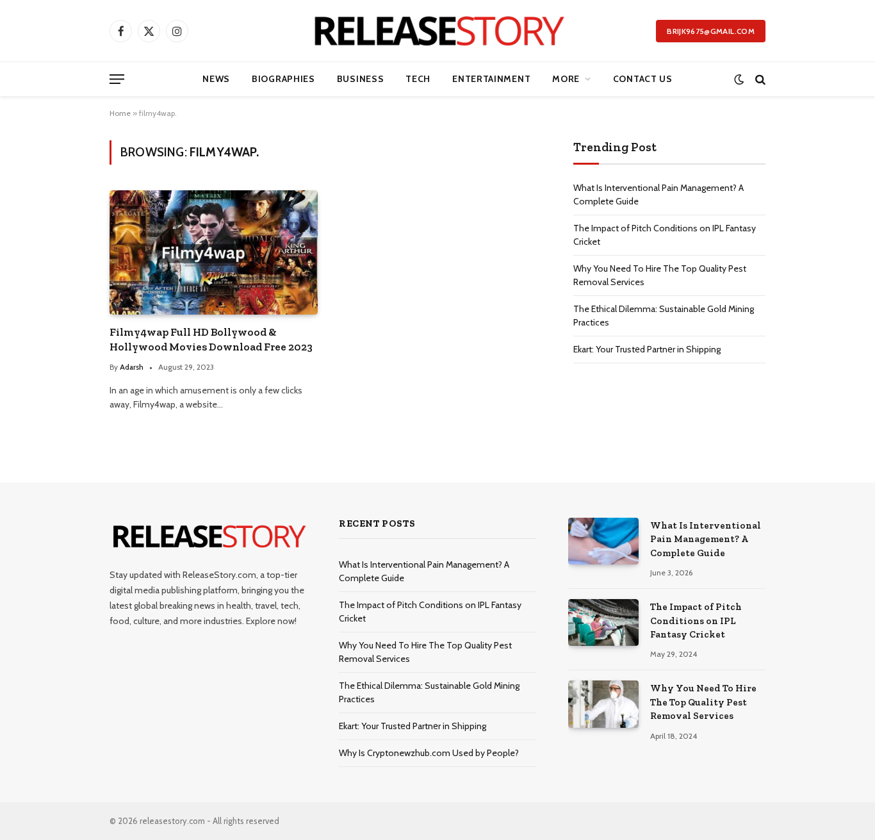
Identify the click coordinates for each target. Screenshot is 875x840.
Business (360, 79)
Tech (417, 79)
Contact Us (643, 79)
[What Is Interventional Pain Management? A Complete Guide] (603, 541)
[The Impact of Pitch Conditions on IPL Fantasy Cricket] (603, 622)
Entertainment (491, 79)
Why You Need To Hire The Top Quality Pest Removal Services (703, 701)
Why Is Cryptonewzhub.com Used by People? (429, 753)
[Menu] (117, 79)
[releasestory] (438, 31)
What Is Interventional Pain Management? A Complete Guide (705, 539)
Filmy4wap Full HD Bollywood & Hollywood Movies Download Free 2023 (211, 339)
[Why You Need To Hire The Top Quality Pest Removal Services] (603, 703)
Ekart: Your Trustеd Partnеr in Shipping (647, 349)
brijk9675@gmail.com (711, 31)
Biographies (283, 79)
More (566, 79)
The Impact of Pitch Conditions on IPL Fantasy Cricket (696, 620)
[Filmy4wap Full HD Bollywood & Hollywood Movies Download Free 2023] (214, 252)
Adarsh (131, 367)
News (216, 79)
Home (120, 113)
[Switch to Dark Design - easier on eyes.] (739, 79)
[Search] (759, 79)
